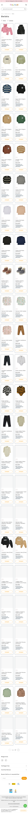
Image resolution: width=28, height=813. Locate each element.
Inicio (2, 13)
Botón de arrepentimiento (14, 803)
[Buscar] (25, 9)
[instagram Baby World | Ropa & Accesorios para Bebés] (2, 760)
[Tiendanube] (14, 806)
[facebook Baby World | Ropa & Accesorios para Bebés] (6, 760)
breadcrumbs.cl (8, 13)
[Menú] (2, 5)
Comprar (7, 49)
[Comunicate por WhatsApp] (25, 805)
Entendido (23, 810)
